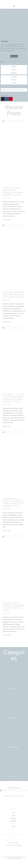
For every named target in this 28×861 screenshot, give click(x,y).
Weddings (14, 66)
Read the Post (7, 219)
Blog (13, 823)
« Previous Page (9, 642)
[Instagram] (3, 99)
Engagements (14, 72)
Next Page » (20, 642)
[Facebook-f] (7, 99)
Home (13, 812)
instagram (14, 845)
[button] (14, 1)
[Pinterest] (11, 99)
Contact (14, 826)
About (13, 815)
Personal (14, 83)
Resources (14, 79)
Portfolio (13, 818)
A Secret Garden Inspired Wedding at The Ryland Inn (13, 294)
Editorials (14, 69)
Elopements (14, 76)
